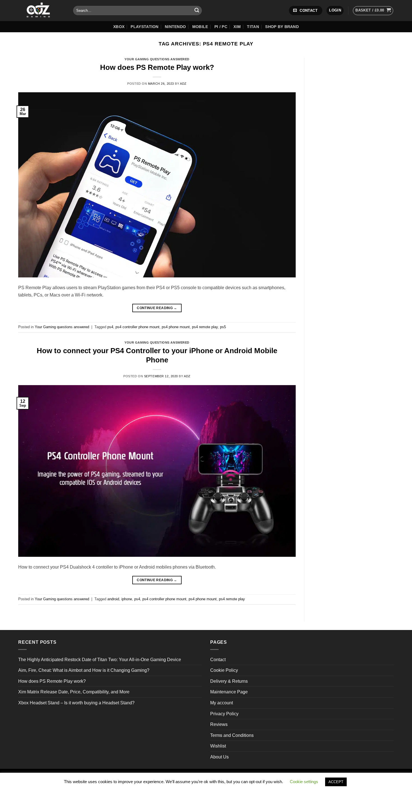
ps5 (223, 327)
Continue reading (157, 308)
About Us (219, 757)
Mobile (200, 26)
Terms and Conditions (232, 735)
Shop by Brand (282, 26)
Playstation (144, 26)
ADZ (183, 83)
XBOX (118, 26)
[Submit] (197, 10)
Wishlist (218, 746)
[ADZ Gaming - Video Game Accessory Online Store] (41, 10)
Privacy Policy (224, 713)
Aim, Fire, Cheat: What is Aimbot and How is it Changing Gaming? (83, 670)
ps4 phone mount (176, 327)
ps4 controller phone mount (137, 327)
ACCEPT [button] (335, 782)
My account (221, 702)
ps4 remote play (205, 327)
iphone (126, 599)
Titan (253, 26)
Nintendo (175, 26)
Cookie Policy (224, 670)
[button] (335, 10)
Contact (218, 659)
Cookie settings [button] (304, 781)
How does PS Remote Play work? (157, 67)
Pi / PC (220, 26)
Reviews (219, 724)
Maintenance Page (229, 691)
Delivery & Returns (229, 681)
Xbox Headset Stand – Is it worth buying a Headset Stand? (76, 702)
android (113, 599)
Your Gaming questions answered (156, 59)
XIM (237, 26)
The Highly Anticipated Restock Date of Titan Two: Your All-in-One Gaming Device (99, 659)
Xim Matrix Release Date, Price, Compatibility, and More (73, 691)
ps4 (110, 327)
